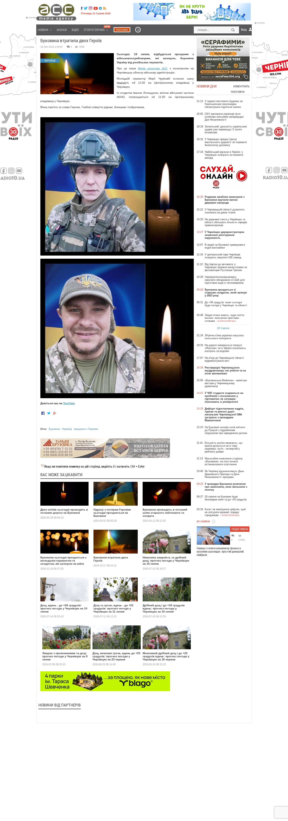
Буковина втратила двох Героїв (110, 559)
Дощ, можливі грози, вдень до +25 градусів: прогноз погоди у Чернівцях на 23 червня (116, 656)
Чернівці (67, 428)
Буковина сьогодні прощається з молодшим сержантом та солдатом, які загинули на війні (63, 560)
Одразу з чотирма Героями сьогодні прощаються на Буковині (112, 512)
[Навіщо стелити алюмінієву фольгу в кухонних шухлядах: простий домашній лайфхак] (213, 535)
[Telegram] (100, 8)
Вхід (244, 29)
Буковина (54, 428)
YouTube (69, 403)
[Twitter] (86, 8)
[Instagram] (91, 8)
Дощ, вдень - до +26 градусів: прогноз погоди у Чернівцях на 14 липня (63, 608)
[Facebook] (81, 8)
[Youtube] (95, 8)
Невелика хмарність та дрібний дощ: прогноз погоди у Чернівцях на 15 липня (166, 560)
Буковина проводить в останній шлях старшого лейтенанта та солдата (165, 512)
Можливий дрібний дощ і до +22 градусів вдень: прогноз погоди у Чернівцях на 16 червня (166, 656)
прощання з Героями (86, 428)
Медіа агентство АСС (153, 68)
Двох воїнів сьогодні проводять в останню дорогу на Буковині (64, 511)
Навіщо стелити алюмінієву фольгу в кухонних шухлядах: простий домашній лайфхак (220, 551)
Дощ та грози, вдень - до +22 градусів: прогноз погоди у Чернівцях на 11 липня (113, 608)
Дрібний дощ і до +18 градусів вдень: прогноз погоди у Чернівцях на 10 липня (164, 608)
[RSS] (104, 8)
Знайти (233, 30)
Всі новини (203, 521)
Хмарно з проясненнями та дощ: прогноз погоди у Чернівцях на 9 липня (65, 656)
